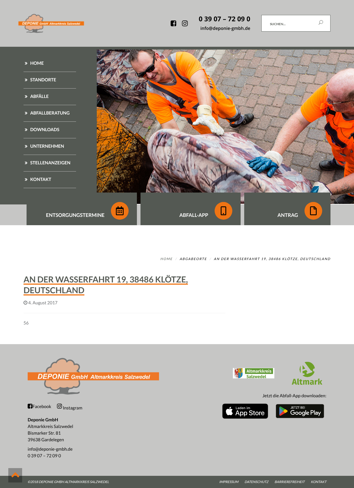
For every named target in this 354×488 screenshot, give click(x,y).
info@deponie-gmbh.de (50, 449)
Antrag (288, 215)
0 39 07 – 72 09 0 (44, 455)
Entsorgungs (75, 215)
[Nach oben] (15, 475)
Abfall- (193, 215)
